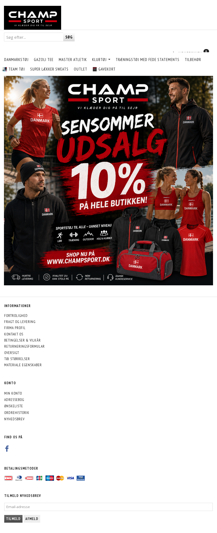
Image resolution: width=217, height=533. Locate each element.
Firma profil (15, 327)
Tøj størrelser (17, 358)
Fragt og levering (19, 321)
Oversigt (11, 352)
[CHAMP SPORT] (32, 18)
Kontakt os (13, 334)
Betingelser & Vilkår (22, 340)
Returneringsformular (24, 346)
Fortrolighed (16, 315)
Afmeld (31, 519)
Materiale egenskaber (23, 364)
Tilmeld (13, 519)
